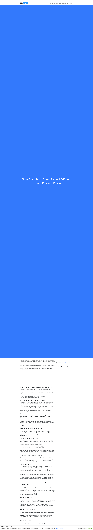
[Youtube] (67, 366)
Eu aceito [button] (89, 528)
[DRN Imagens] (24, 3)
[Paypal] (63, 366)
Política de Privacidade (59, 528)
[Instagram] (59, 366)
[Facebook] (57, 366)
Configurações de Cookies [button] (82, 528)
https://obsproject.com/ (31, 506)
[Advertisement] (37, 378)
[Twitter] (65, 366)
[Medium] (61, 366)
